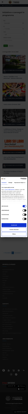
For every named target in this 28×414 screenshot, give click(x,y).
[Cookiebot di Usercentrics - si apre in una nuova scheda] (20, 179)
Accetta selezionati (14, 229)
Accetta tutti (14, 225)
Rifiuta (14, 234)
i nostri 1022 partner (9, 189)
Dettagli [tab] (10, 182)
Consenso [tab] (4, 182)
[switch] (24, 210)
